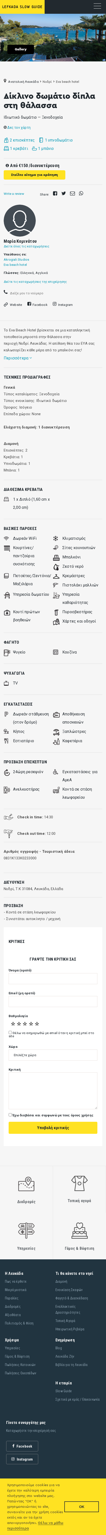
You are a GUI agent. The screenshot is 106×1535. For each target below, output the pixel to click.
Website (16, 305)
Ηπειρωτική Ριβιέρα (70, 1329)
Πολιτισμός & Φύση (19, 1323)
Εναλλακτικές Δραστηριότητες (67, 1309)
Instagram (65, 305)
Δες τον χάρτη (19, 127)
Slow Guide (63, 1391)
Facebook (40, 305)
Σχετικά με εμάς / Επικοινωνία (77, 1399)
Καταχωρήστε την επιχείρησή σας (31, 1431)
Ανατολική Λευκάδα (23, 82)
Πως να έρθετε (16, 1281)
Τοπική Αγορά (65, 1321)
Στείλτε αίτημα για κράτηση (34, 175)
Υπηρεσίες (12, 1348)
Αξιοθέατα (13, 1315)
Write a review (14, 194)
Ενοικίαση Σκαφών (69, 1290)
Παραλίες (12, 1298)
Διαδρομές (13, 1306)
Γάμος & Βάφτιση (17, 1356)
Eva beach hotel (15, 265)
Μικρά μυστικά (16, 1290)
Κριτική (15, 1069)
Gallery (21, 49)
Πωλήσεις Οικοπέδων (20, 1373)
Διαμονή (61, 1281)
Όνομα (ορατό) (20, 970)
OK (81, 1507)
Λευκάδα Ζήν (64, 1356)
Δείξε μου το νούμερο (26, 293)
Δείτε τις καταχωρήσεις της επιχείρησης (35, 282)
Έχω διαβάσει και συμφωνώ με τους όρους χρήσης (53, 1115)
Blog (58, 1348)
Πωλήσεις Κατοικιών (20, 1365)
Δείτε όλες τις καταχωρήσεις (26, 246)
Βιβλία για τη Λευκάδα (71, 1365)
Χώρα (13, 1047)
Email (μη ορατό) (22, 993)
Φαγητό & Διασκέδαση (71, 1298)
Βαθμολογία (18, 1016)
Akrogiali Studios (16, 259)
